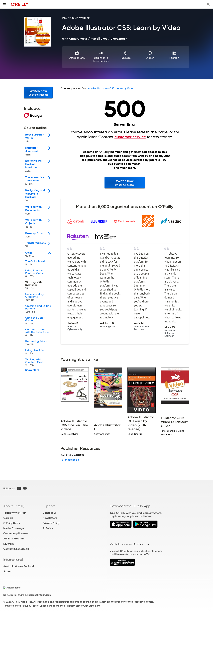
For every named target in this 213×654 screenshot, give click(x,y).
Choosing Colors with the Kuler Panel (37, 332)
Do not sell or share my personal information (27, 594)
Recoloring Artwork (37, 343)
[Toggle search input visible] (209, 4)
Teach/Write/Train (14, 512)
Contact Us (49, 512)
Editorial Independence (52, 605)
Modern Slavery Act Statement (83, 605)
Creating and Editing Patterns (38, 309)
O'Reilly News (11, 523)
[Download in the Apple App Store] (121, 527)
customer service (130, 136)
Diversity (8, 543)
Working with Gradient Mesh (34, 362)
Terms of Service (12, 605)
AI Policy (48, 528)
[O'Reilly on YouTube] (25, 488)
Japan (7, 571)
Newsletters (50, 518)
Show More (32, 370)
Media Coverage (13, 528)
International (13, 560)
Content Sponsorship (16, 549)
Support (49, 506)
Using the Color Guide (34, 320)
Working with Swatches (33, 285)
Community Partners (15, 533)
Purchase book (70, 459)
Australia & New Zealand (18, 566)
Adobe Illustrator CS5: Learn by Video (111, 88)
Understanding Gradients (34, 297)
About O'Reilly (13, 506)
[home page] (19, 4)
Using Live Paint (35, 352)
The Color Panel (35, 263)
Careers (8, 518)
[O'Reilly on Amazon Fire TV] (122, 565)
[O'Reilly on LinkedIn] (19, 488)
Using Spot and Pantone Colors (34, 273)
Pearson (174, 57)
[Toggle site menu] (4, 4)
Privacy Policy (51, 523)
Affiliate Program (13, 538)
